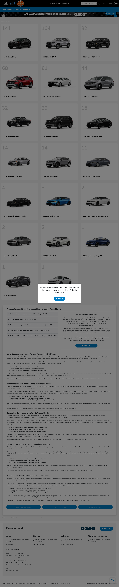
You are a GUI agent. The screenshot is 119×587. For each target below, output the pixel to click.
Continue (59, 298)
